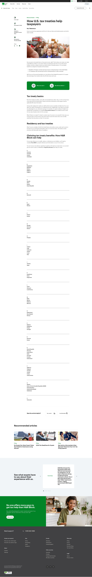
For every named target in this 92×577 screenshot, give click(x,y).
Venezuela (29, 399)
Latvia (28, 286)
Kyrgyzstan (29, 277)
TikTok (47, 567)
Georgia (28, 225)
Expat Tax (4, 4)
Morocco (29, 303)
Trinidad (29, 370)
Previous (40, 476)
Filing (13, 8)
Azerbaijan (29, 156)
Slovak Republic (30, 349)
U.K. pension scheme (50, 110)
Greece (28, 228)
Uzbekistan (29, 390)
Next (76, 476)
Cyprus (28, 184)
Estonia (28, 205)
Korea (28, 275)
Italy (28, 254)
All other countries (50, 557)
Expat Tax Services (48, 147)
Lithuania (29, 288)
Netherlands (29, 312)
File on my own (40, 85)
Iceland (28, 246)
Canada (28, 181)
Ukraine (28, 384)
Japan (28, 265)
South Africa (30, 352)
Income (20, 8)
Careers (6, 550)
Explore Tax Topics (6, 8)
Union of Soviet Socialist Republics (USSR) (36, 386)
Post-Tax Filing (25, 8)
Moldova (29, 301)
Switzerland (29, 358)
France (28, 216)
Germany (48, 540)
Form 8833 (33, 142)
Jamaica (29, 263)
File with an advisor (59, 85)
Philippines (29, 326)
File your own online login (10, 540)
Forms (16, 8)
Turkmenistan (30, 375)
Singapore (27, 546)
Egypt (28, 204)
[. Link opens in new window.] (8, 572)
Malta (28, 298)
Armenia (29, 152)
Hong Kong (27, 542)
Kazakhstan (29, 274)
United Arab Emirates (51, 555)
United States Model (31, 389)
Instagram (53, 567)
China (28, 182)
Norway (28, 315)
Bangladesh (29, 165)
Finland (28, 214)
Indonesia (29, 249)
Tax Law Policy (31, 8)
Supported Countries (80, 8)
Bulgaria (29, 172)
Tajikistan (29, 367)
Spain (28, 353)
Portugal (29, 329)
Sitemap (6, 552)
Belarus (28, 169)
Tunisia (28, 372)
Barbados (29, 167)
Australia (29, 153)
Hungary (29, 237)
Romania (29, 338)
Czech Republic (30, 185)
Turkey (28, 373)
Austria (28, 155)
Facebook (50, 567)
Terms (68, 555)
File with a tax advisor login (10, 542)
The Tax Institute (17, 40)
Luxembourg (30, 289)
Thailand (29, 369)
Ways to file (10, 517)
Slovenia (29, 350)
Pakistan (29, 324)
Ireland (28, 251)
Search (89, 8)
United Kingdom (30, 387)
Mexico (28, 300)
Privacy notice (70, 557)
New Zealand (30, 314)
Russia (28, 340)
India (28, 248)
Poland (28, 327)
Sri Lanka (29, 355)
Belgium (29, 170)
